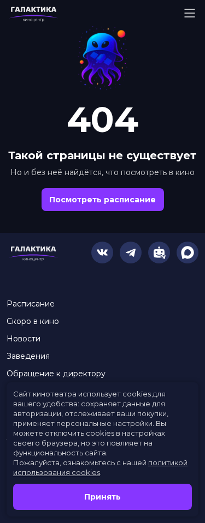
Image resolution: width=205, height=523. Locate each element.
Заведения (28, 356)
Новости (23, 339)
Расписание (31, 304)
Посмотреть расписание (102, 200)
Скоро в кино (33, 321)
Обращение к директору (56, 373)
